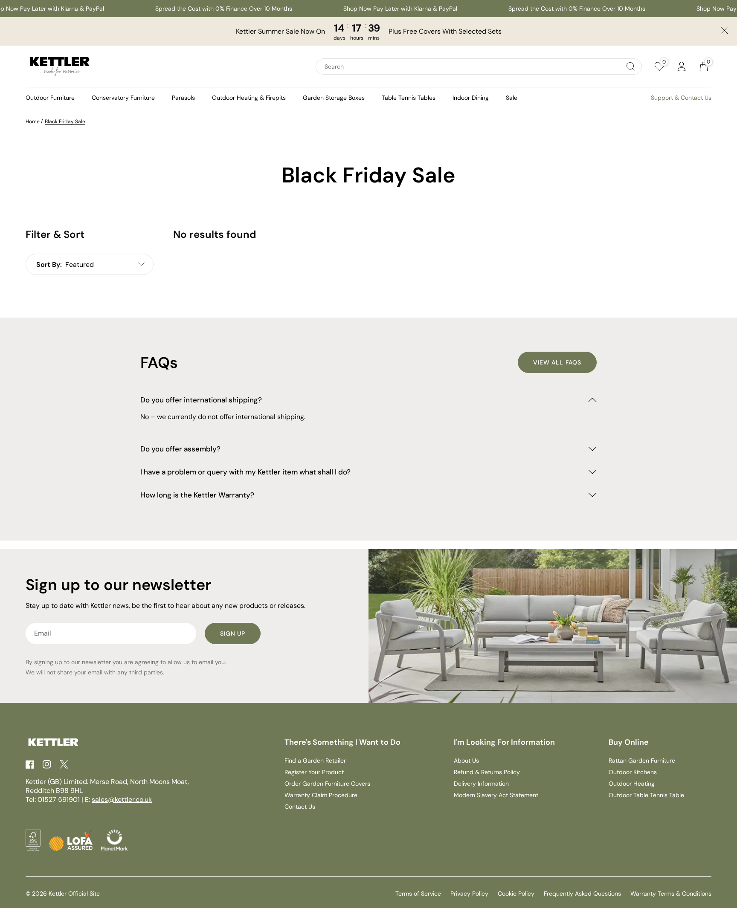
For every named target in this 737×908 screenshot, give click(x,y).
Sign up (232, 633)
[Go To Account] (681, 66)
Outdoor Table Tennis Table (646, 795)
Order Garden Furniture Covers (327, 783)
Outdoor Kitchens (633, 772)
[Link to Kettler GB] (60, 66)
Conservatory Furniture (123, 97)
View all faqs (557, 362)
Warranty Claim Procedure (320, 795)
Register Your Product (314, 772)
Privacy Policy (469, 893)
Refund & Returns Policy (487, 772)
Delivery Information (481, 783)
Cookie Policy (516, 893)
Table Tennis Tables (408, 97)
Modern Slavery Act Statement (496, 795)
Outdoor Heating (632, 783)
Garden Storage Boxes (334, 97)
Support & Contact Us (681, 97)
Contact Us (299, 806)
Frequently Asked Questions (582, 893)
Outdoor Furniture (50, 97)
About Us (466, 760)
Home (33, 121)
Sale (511, 97)
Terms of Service (418, 893)
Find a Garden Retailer (315, 760)
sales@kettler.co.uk (122, 799)
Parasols (183, 97)
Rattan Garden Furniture (642, 760)
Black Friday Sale (65, 121)
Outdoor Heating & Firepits (249, 97)
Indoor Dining (471, 97)
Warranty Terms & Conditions (670, 893)
